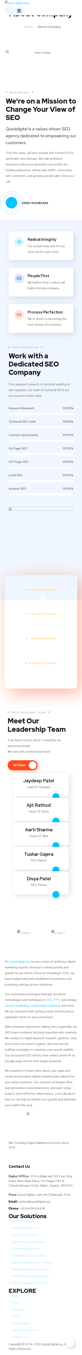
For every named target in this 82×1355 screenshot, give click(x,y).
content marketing (17, 1006)
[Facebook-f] (29, 1158)
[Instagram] (62, 1158)
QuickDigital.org (19, 962)
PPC (57, 1000)
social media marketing (45, 1006)
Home (29, 27)
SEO (49, 1000)
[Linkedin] (46, 1158)
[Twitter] (13, 1158)
